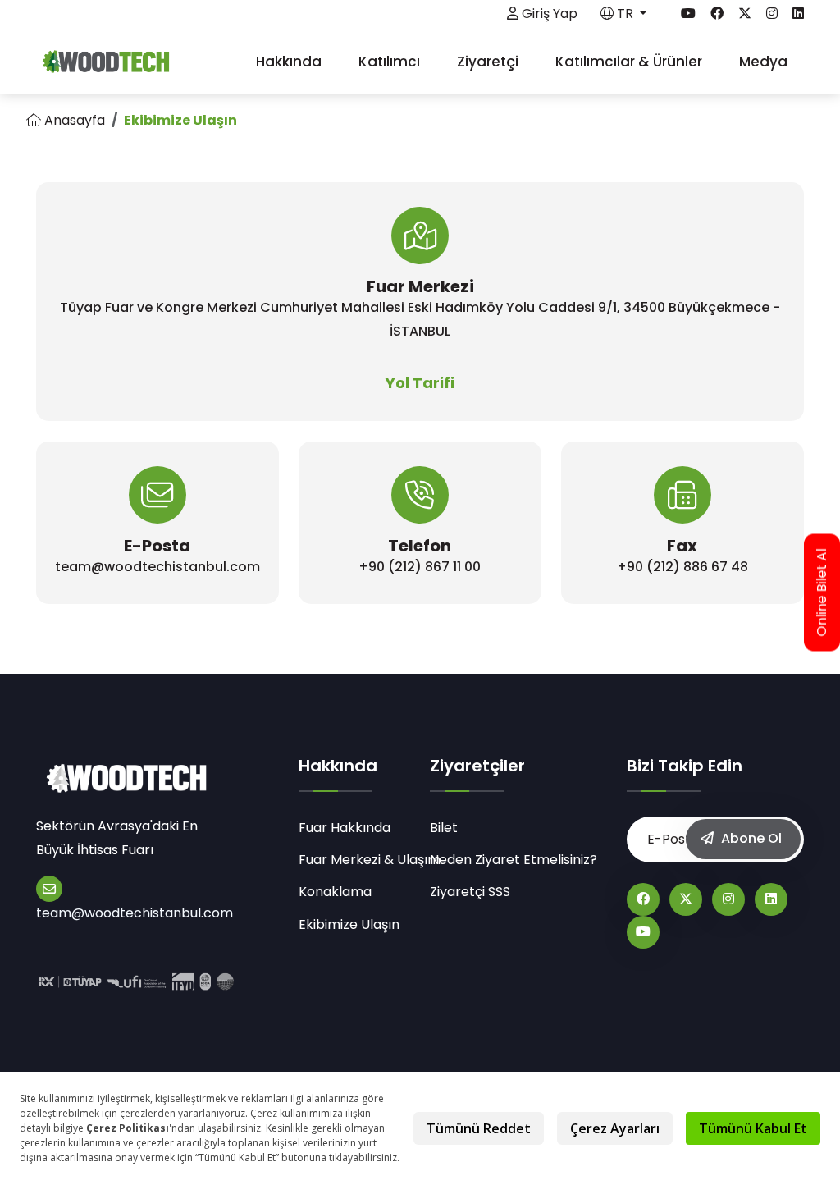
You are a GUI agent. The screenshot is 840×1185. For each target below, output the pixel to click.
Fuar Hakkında (344, 827)
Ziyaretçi (489, 61)
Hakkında (290, 61)
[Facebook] (643, 899)
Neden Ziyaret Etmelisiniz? (513, 859)
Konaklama (335, 891)
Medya (765, 61)
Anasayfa (73, 120)
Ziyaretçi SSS (470, 891)
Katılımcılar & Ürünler (630, 61)
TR (625, 13)
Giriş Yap (548, 13)
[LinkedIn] (771, 899)
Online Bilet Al (822, 593)
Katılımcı (390, 61)
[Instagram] (728, 899)
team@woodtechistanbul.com (134, 913)
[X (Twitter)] (685, 899)
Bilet (444, 827)
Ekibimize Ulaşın (349, 924)
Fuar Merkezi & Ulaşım (354, 859)
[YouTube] (643, 932)
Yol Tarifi (420, 383)
